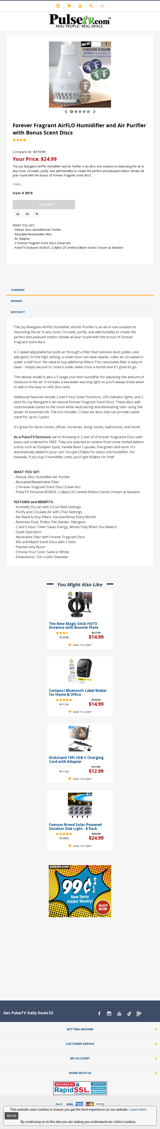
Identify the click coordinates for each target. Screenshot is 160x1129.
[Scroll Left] (66, 111)
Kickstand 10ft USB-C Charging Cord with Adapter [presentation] (76, 759)
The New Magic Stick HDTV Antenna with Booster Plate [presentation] (73, 626)
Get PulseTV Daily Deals (26, 1012)
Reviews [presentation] (16, 301)
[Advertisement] (80, 275)
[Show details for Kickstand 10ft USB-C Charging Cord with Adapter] (80, 738)
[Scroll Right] (94, 111)
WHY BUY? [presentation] (18, 312)
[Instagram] (109, 1013)
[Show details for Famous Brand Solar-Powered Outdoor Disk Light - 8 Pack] (80, 805)
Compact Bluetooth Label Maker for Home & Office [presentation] (78, 692)
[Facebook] (99, 1013)
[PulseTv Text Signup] (139, 1013)
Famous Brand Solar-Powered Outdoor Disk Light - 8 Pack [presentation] (75, 827)
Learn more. (138, 1109)
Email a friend (18, 214)
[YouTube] (119, 1013)
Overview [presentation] (18, 290)
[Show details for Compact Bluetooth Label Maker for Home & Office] (80, 671)
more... (17, 184)
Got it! (11, 1115)
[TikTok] (129, 1013)
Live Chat (36, 214)
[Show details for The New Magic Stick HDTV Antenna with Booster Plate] (80, 605)
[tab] (80, 290)
